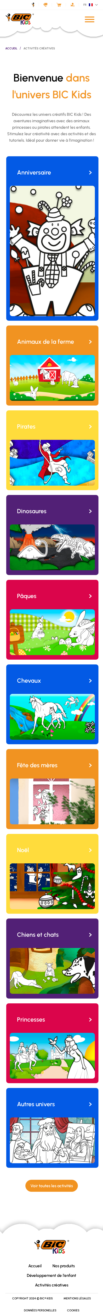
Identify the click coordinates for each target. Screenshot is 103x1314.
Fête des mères (37, 765)
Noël (23, 850)
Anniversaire (34, 172)
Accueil (11, 48)
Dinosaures (31, 511)
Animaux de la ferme (45, 341)
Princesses (31, 1019)
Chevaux (29, 680)
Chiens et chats (38, 934)
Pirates (26, 426)
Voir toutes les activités (51, 1185)
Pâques (26, 595)
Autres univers (36, 1104)
